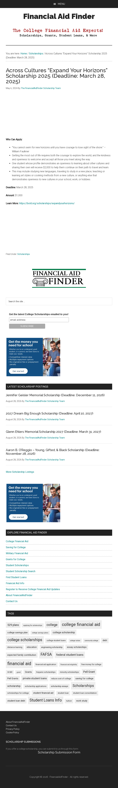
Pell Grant (89, 671)
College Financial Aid (17, 541)
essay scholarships (77, 647)
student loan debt (16, 700)
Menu (61, 3)
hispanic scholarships (45, 672)
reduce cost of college (61, 679)
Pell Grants (12, 678)
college (52, 625)
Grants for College (15, 559)
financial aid (19, 663)
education (32, 647)
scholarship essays (59, 686)
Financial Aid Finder (59, 16)
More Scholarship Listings (20, 471)
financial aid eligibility (69, 665)
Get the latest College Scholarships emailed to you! (38, 314)
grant (19, 672)
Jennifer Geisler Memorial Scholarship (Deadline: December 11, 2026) (55, 395)
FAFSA (46, 654)
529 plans (13, 625)
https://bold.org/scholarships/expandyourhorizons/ (47, 203)
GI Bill (9, 672)
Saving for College (16, 547)
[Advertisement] (59, 116)
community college (91, 641)
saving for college (84, 678)
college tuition (75, 641)
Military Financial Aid (17, 553)
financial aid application (46, 664)
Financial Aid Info (15, 583)
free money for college (91, 664)
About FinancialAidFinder (19, 595)
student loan (63, 693)
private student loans (35, 678)
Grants (28, 672)
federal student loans (69, 654)
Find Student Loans (16, 577)
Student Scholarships (17, 565)
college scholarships (24, 640)
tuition (69, 701)
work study (81, 701)
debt (105, 640)
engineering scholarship (52, 647)
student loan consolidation (85, 693)
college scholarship (64, 632)
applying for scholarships (32, 625)
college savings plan (17, 632)
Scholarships (23, 254)
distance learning (14, 647)
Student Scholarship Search (20, 571)
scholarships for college (18, 693)
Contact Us (12, 601)
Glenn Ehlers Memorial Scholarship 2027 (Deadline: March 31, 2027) (53, 432)
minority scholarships (69, 672)
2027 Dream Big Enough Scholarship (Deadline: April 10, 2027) (49, 413)
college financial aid (81, 624)
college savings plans (40, 633)
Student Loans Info (46, 700)
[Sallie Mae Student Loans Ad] (33, 375)
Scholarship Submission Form (59, 752)
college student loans (56, 640)
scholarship (13, 686)
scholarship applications (35, 686)
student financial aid (43, 693)
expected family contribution (21, 655)
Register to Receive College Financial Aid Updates (33, 589)
